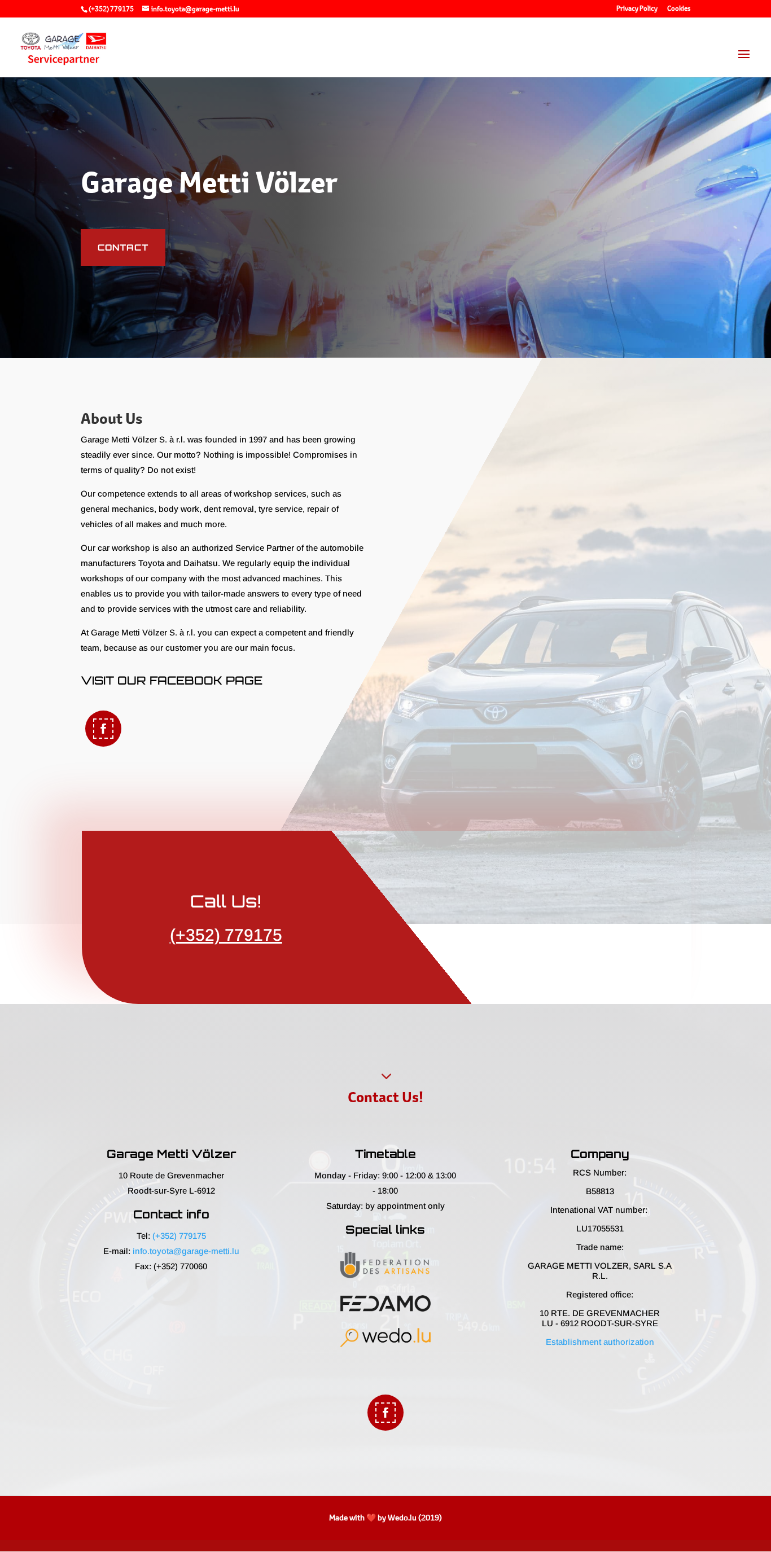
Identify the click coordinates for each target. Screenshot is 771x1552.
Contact (123, 247)
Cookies (678, 8)
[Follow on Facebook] (103, 729)
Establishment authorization (600, 1342)
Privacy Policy (637, 8)
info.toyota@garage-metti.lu (186, 1251)
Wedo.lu (402, 1517)
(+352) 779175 (111, 9)
